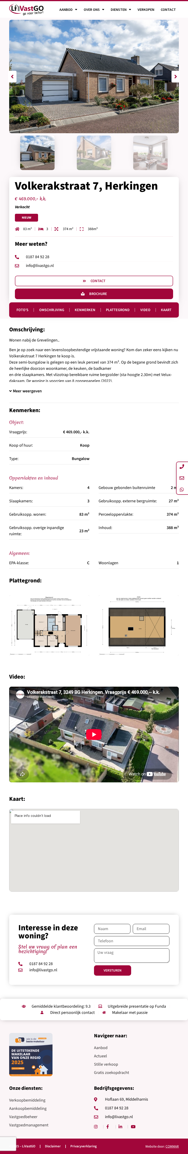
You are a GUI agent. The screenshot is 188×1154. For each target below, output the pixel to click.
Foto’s (22, 309)
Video (145, 309)
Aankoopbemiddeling (28, 1108)
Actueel (100, 1056)
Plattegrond (118, 309)
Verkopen (146, 9)
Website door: (162, 1146)
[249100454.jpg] (139, 625)
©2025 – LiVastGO (22, 1146)
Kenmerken (85, 309)
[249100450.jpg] (49, 625)
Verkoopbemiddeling (27, 1100)
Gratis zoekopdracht (111, 1073)
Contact (168, 9)
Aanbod (66, 9)
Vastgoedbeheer (23, 1117)
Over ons (92, 9)
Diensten (119, 9)
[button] (12, 76)
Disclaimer (53, 1146)
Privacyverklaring (83, 1146)
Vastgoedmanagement (28, 1125)
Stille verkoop (106, 1064)
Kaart (166, 309)
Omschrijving (51, 309)
